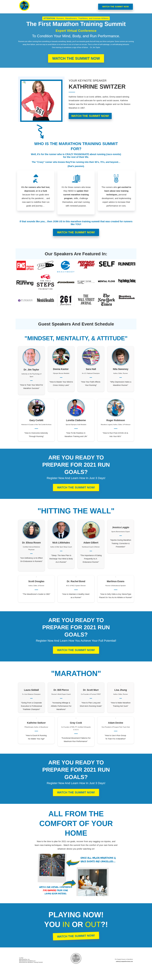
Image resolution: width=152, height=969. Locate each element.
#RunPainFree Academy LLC (27, 961)
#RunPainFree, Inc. (24, 959)
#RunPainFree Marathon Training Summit (31, 962)
